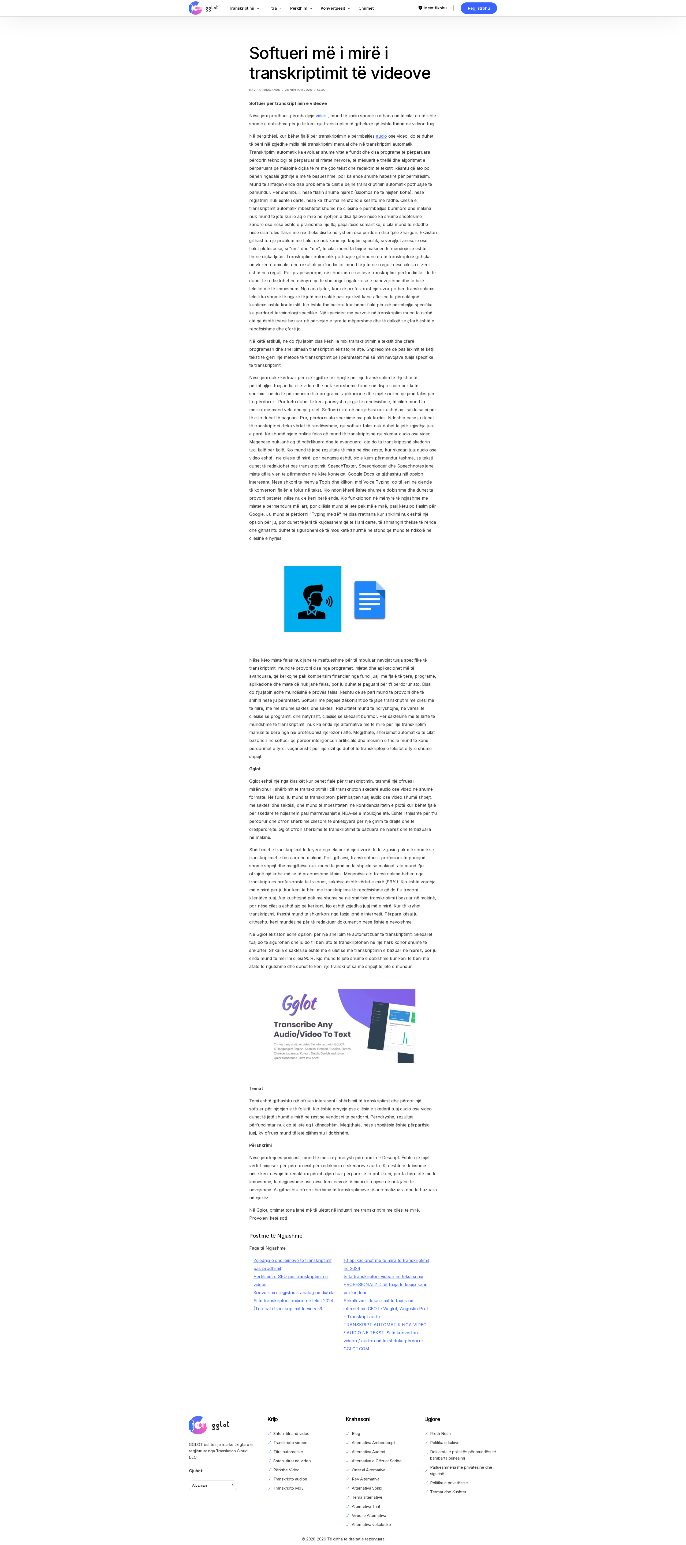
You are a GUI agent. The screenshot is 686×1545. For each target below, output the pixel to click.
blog (321, 90)
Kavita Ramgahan (265, 90)
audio (381, 136)
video (321, 115)
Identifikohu (435, 7)
